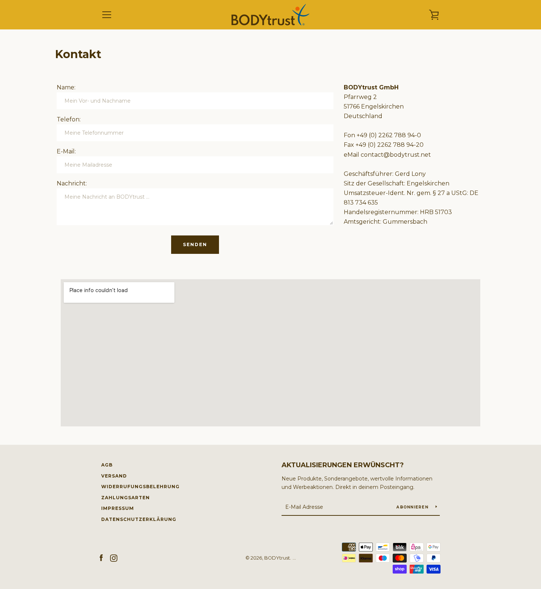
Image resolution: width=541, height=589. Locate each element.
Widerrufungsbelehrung (140, 486)
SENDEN (195, 244)
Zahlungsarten (125, 497)
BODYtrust (277, 558)
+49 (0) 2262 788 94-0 (389, 135)
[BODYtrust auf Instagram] (113, 557)
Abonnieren (413, 507)
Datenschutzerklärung (138, 519)
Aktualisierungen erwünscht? (343, 465)
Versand (114, 476)
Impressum (117, 508)
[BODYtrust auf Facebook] (101, 557)
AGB (107, 465)
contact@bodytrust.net (396, 154)
